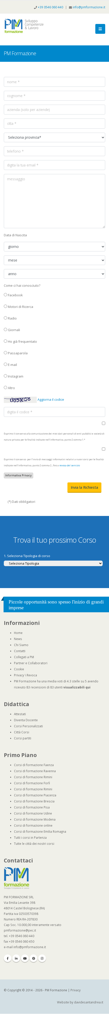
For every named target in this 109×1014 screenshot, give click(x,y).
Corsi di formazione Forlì (32, 783)
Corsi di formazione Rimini (33, 777)
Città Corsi (21, 732)
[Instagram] (42, 958)
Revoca (32, 675)
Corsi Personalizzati (28, 726)
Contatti (19, 651)
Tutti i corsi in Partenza (30, 837)
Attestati (20, 714)
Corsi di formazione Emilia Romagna (40, 831)
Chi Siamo (21, 645)
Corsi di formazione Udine (33, 813)
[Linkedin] (16, 958)
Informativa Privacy (18, 475)
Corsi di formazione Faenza (34, 765)
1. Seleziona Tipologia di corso (27, 556)
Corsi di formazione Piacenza (35, 795)
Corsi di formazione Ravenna (35, 771)
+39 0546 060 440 (51, 7)
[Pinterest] (33, 958)
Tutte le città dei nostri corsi (34, 844)
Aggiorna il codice (50, 399)
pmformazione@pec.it (20, 930)
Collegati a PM (24, 657)
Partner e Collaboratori (30, 663)
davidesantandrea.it (88, 1002)
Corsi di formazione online (33, 825)
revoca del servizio (69, 465)
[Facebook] (7, 958)
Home (18, 633)
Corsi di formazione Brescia (34, 801)
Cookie (19, 669)
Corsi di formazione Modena (35, 819)
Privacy (19, 675)
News (18, 639)
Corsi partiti (22, 738)
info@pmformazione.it (89, 7)
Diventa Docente (26, 720)
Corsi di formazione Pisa (32, 807)
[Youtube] (25, 958)
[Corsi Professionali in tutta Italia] (16, 878)
